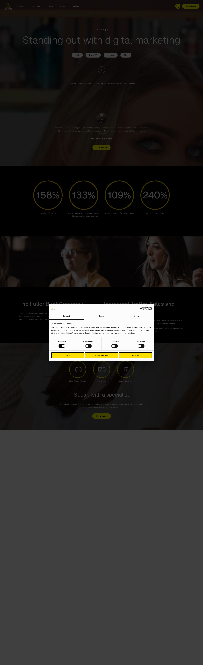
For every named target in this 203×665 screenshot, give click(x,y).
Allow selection (101, 355)
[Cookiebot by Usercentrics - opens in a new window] (141, 308)
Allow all (135, 355)
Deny (68, 355)
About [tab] (136, 316)
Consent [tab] (66, 316)
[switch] (88, 346)
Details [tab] (101, 316)
